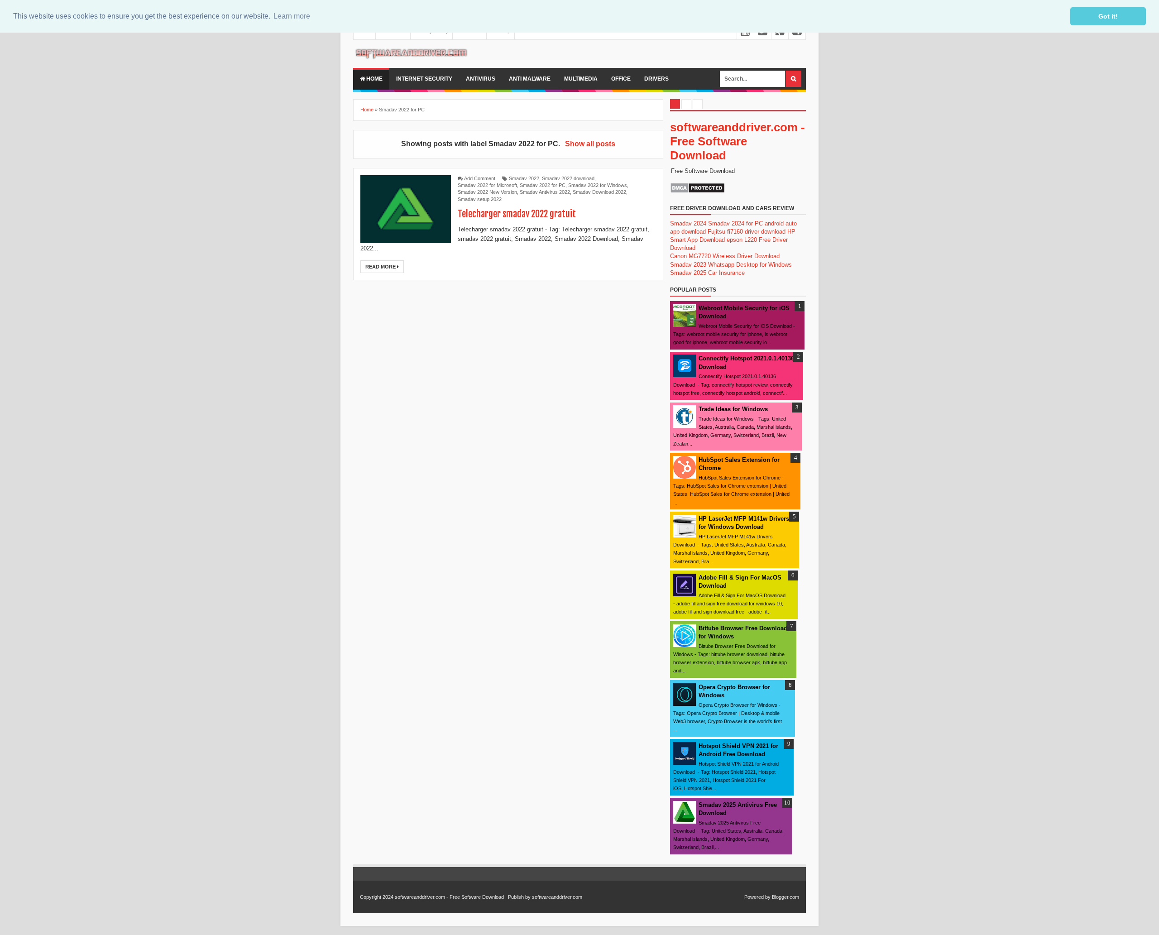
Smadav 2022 (524, 178)
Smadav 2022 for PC (542, 185)
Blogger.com (785, 897)
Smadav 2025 (688, 272)
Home (374, 79)
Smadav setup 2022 (480, 199)
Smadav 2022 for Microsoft (487, 185)
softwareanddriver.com (557, 897)
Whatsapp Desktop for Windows (750, 264)
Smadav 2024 (688, 223)
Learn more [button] (291, 16)
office (621, 79)
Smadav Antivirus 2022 (545, 192)
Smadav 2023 (688, 264)
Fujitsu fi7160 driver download (746, 231)
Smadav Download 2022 (599, 192)
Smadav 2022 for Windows (597, 185)
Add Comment (479, 178)
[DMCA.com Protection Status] (697, 191)
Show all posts (590, 144)
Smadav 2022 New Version (487, 192)
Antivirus (480, 79)
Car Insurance (726, 272)
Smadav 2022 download (568, 178)
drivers (656, 79)
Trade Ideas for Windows (733, 409)
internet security (424, 79)
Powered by (757, 897)
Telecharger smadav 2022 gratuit (517, 214)
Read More (381, 266)
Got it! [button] (1108, 16)
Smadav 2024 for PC (735, 223)
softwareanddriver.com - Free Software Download (737, 141)
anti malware (530, 79)
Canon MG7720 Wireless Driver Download (725, 256)
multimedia (581, 79)
